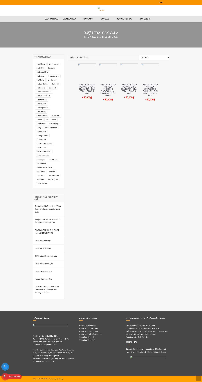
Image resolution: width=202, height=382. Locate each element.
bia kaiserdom (42, 116)
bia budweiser (54, 76)
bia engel (52, 88)
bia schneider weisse (44, 143)
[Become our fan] (165, 2)
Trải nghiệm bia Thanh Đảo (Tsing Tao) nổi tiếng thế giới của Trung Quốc (48, 209)
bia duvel (55, 84)
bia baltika (40, 68)
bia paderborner (51, 128)
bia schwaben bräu (44, 151)
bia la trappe (51, 120)
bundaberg (41, 171)
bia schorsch (41, 147)
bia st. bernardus (43, 156)
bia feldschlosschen (44, 92)
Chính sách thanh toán (43, 271)
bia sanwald (41, 140)
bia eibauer (41, 88)
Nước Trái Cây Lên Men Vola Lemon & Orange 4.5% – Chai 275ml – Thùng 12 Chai (87, 89)
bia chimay (52, 80)
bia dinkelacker (42, 84)
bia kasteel (55, 116)
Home (86, 37)
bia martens (41, 124)
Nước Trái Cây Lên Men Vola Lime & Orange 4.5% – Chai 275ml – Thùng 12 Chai (129, 89)
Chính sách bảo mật (42, 241)
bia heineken (41, 104)
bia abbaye (41, 64)
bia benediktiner (43, 72)
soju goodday (54, 175)
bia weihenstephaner (44, 167)
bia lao (39, 120)
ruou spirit (41, 175)
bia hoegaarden (42, 108)
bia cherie (40, 80)
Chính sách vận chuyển (44, 264)
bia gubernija (41, 100)
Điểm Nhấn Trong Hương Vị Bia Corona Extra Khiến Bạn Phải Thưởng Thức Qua (47, 290)
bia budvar (41, 76)
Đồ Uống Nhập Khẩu (110, 37)
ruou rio (52, 171)
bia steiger (41, 159)
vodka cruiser (42, 183)
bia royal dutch (42, 136)
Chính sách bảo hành (43, 248)
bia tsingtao (41, 163)
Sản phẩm (95, 37)
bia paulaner (41, 132)
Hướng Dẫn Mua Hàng (43, 279)
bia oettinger (54, 124)
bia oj (39, 128)
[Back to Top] (198, 378)
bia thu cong (53, 159)
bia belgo (51, 68)
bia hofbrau (41, 112)
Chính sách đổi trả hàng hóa (46, 256)
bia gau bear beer (43, 96)
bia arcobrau (54, 64)
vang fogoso (53, 179)
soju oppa (40, 179)
